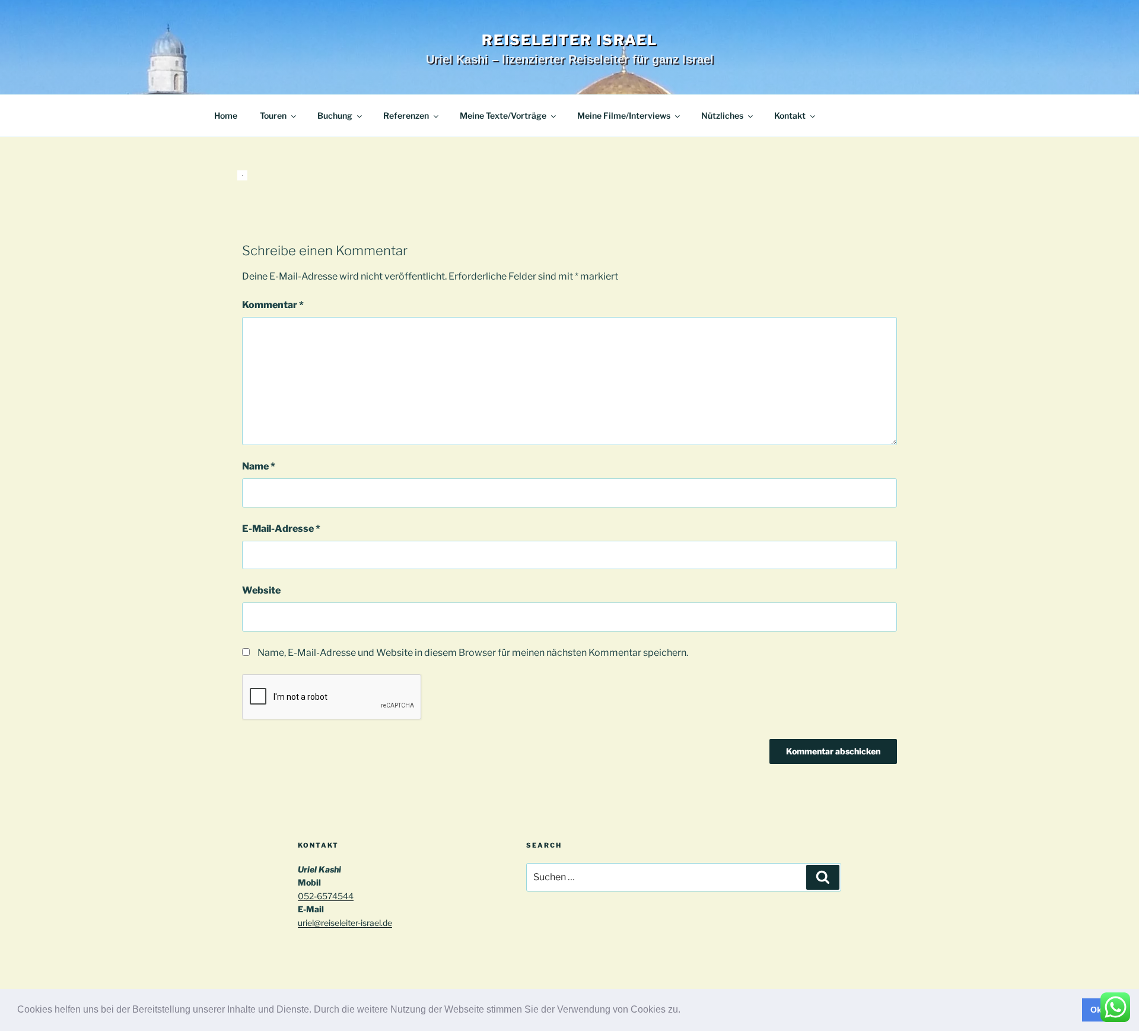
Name (258, 466)
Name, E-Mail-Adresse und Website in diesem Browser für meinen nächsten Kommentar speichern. (472, 652)
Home (225, 115)
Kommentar (273, 304)
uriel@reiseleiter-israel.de (345, 923)
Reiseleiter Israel (570, 40)
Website (261, 590)
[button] (684, 1011)
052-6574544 (326, 896)
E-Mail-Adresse (281, 528)
